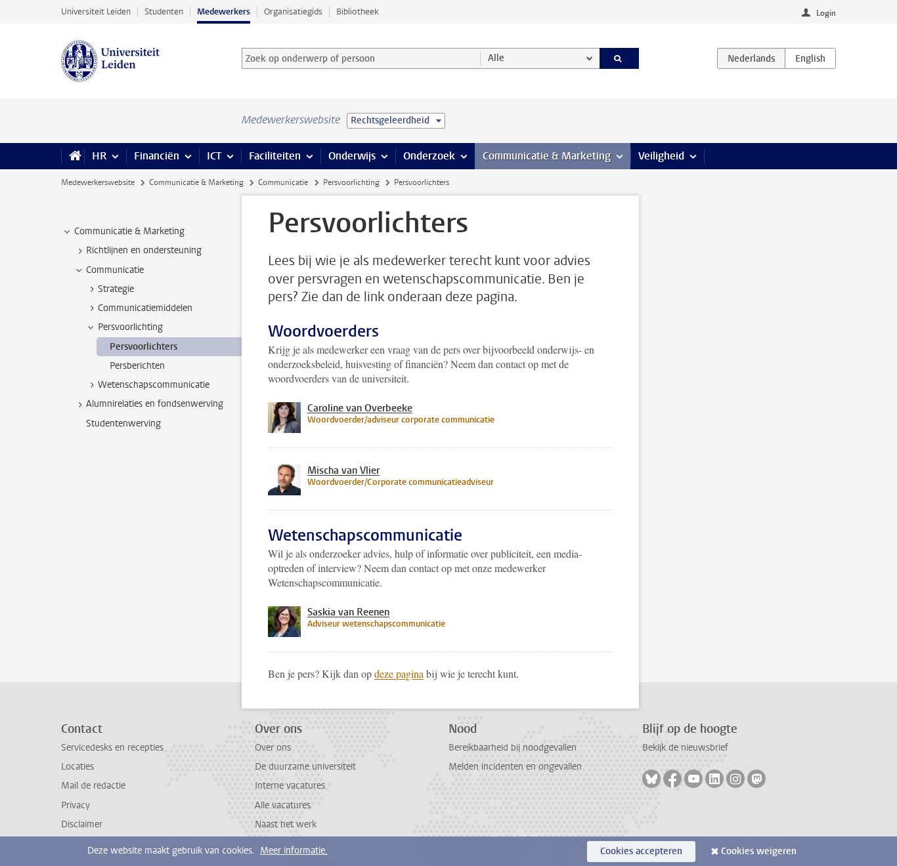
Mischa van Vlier (343, 470)
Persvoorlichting (351, 182)
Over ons (273, 747)
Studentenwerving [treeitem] (123, 423)
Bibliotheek (357, 11)
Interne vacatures (290, 785)
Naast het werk (286, 824)
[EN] (810, 58)
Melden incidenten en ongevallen (515, 766)
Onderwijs (352, 156)
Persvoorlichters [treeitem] (143, 346)
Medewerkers (223, 11)
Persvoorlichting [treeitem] (130, 327)
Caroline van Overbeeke (359, 408)
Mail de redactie (93, 785)
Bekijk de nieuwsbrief (685, 747)
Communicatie (283, 182)
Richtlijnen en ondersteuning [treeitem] (144, 250)
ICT (214, 156)
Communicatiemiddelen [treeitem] (145, 308)
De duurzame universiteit (305, 766)
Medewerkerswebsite (98, 182)
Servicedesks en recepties (112, 747)
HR (99, 156)
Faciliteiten (275, 156)
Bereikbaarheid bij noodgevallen (512, 747)
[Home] (72, 156)
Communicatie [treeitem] (115, 270)
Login (826, 13)
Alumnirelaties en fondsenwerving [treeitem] (154, 404)
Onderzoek (429, 156)
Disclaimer (81, 824)
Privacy (75, 805)
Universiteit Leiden (96, 11)
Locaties (77, 766)
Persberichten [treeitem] (137, 366)
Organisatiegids (293, 11)
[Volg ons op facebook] (672, 779)
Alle (496, 58)
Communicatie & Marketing (547, 156)
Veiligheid (661, 156)
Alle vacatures (283, 805)
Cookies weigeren (759, 851)
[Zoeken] (620, 58)
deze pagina (399, 673)
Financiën (156, 156)
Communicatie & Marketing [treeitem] (129, 231)
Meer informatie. (294, 850)
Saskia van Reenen (348, 612)
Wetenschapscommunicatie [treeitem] (153, 385)
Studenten (163, 11)
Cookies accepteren (641, 851)
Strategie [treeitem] (116, 289)
